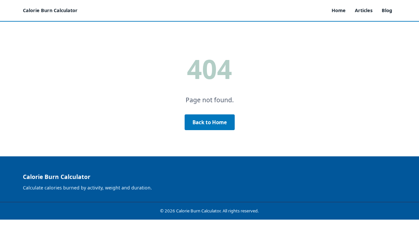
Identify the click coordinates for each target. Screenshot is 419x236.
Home (339, 10)
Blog (387, 10)
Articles (364, 10)
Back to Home (209, 122)
